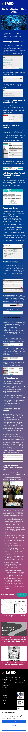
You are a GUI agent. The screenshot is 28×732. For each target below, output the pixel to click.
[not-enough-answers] (14, 599)
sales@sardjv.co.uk (19, 681)
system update (9, 35)
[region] (14, 721)
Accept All (14, 721)
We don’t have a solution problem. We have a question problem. (14, 663)
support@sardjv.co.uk (20, 682)
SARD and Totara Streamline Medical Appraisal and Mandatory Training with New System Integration (14, 639)
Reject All (14, 729)
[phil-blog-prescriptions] (14, 647)
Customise (14, 725)
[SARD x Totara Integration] (14, 622)
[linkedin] (4, 703)
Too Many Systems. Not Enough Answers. (14, 616)
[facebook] (2, 703)
